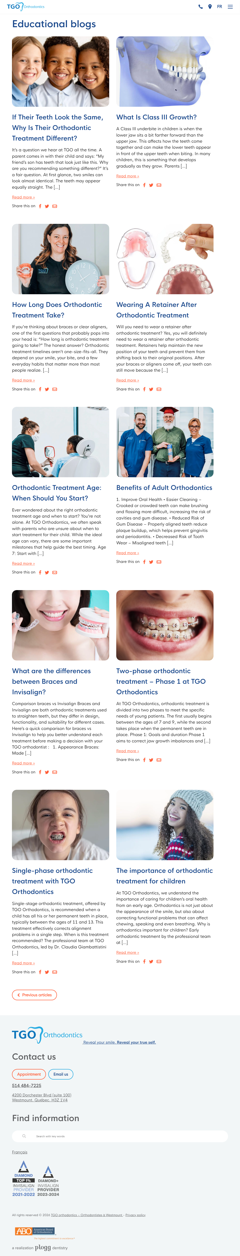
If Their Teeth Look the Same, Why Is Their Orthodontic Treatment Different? (57, 128)
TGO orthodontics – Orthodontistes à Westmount (87, 1215)
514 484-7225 (26, 1085)
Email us (60, 1074)
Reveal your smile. (119, 1042)
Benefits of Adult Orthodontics (164, 488)
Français (19, 1152)
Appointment (29, 1074)
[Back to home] (47, 1042)
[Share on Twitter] (47, 206)
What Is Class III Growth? (156, 118)
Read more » (23, 197)
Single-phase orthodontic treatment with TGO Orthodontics (52, 881)
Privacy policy (135, 1215)
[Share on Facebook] (40, 206)
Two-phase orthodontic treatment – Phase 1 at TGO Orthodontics (161, 681)
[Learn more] (60, 71)
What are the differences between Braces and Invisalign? (51, 681)
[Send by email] (54, 206)
